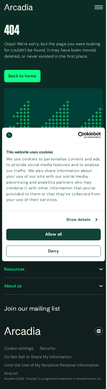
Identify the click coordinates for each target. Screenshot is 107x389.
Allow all (53, 234)
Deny (53, 251)
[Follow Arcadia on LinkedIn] (99, 331)
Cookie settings (19, 348)
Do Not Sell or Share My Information (37, 357)
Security (48, 348)
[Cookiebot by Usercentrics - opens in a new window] (78, 135)
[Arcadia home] (22, 331)
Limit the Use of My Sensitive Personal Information (51, 365)
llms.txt (11, 373)
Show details (78, 219)
